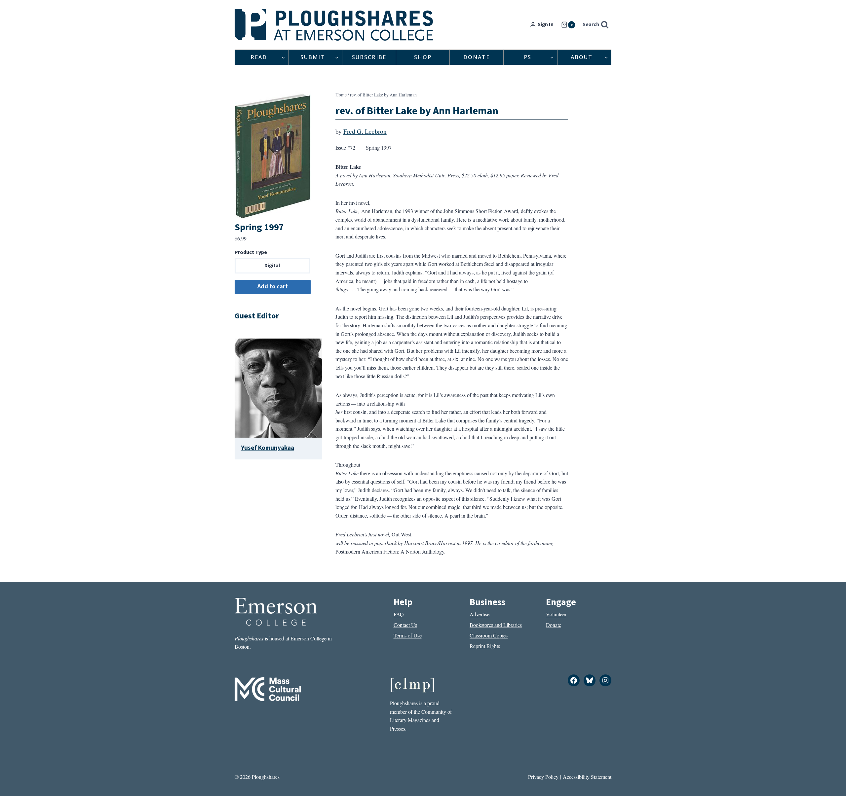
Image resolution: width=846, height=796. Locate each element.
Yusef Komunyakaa (267, 447)
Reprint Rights (485, 645)
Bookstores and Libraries (496, 624)
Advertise (479, 614)
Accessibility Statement (587, 776)
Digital (272, 265)
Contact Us (405, 624)
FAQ (399, 614)
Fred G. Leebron (365, 131)
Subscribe (369, 57)
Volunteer (556, 614)
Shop (423, 57)
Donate (476, 57)
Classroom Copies (489, 635)
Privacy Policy (543, 776)
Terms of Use (408, 635)
